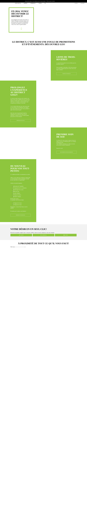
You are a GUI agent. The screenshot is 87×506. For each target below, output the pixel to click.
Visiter (40, 3)
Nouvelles (76, 3)
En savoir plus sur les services (66, 152)
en (45, 3)
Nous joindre (82, 3)
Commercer (32, 3)
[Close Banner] (86, 1)
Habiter (25, 3)
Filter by (12, 246)
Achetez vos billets (66, 73)
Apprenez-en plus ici (20, 120)
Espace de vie (18, 3)
